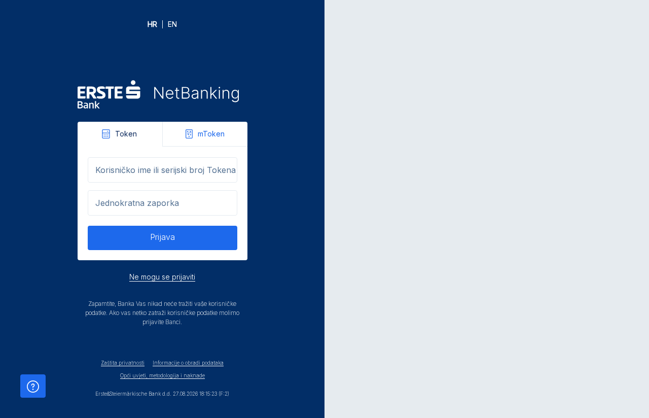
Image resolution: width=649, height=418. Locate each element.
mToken (211, 133)
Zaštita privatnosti (123, 363)
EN (172, 24)
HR (152, 24)
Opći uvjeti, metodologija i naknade (162, 375)
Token (126, 133)
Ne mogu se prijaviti (162, 276)
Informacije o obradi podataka (188, 363)
